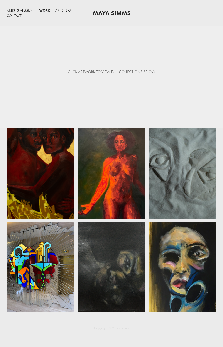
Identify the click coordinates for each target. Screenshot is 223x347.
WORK (44, 10)
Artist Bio (63, 10)
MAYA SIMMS (111, 13)
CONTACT (14, 15)
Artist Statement (20, 10)
